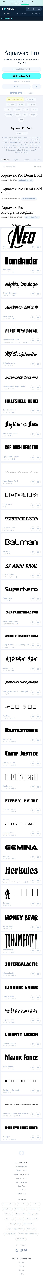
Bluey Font (21, 1186)
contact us (25, 4)
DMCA (22, 1274)
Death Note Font (21, 1167)
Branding (9, 115)
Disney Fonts (21, 1239)
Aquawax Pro (8, 140)
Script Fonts (35, 1204)
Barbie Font (22, 1190)
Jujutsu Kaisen (21, 1182)
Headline (17, 110)
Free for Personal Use (15, 99)
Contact (21, 1270)
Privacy (21, 1262)
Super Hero (30, 99)
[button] (33, 9)
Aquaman (31, 104)
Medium (21, 104)
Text (26, 110)
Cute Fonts (8, 1214)
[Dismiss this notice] (41, 2)
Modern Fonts (20, 1214)
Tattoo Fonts (19, 1209)
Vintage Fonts (33, 1214)
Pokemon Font (21, 1178)
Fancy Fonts (7, 1209)
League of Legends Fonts (15, 1229)
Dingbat (33, 115)
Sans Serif (10, 104)
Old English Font (10, 1234)
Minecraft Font (21, 1170)
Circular (7, 110)
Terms (21, 1266)
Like (17, 87)
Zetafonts (22, 133)
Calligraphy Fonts (8, 1204)
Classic (34, 110)
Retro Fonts (8, 1219)
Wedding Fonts (14, 1224)
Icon (25, 115)
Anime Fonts (31, 1229)
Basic (21, 120)
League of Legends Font (21, 1174)
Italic (17, 115)
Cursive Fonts (22, 1204)
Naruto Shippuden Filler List (28, 1234)
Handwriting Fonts (33, 1209)
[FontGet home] (8, 9)
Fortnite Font (21, 1194)
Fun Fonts (19, 1219)
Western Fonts (27, 1224)
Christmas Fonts (32, 1219)
